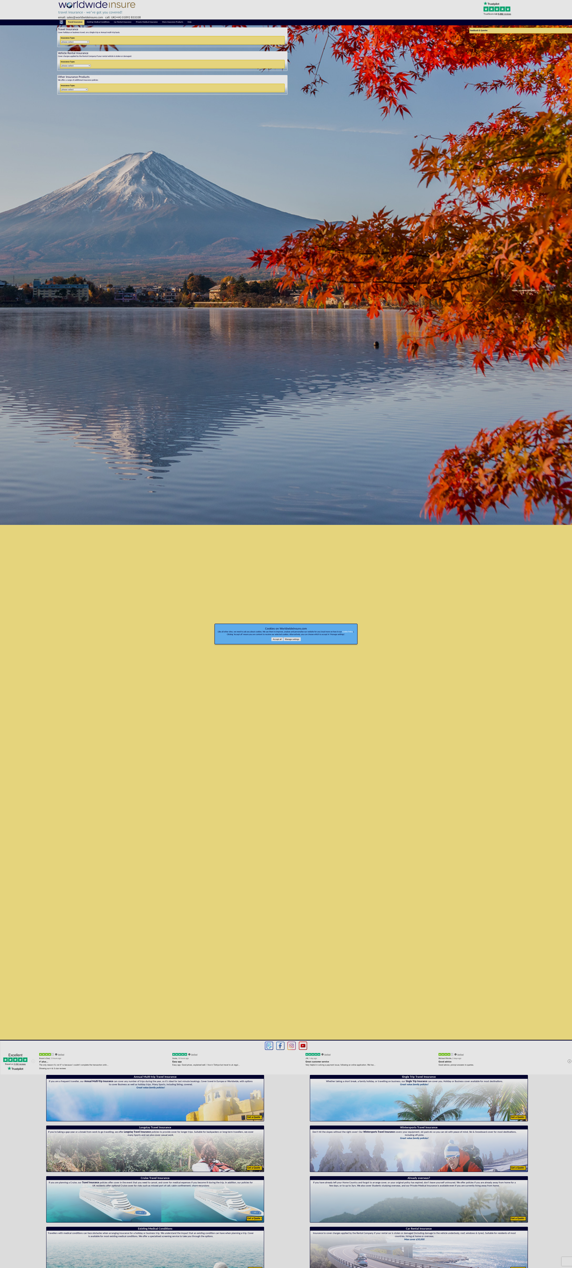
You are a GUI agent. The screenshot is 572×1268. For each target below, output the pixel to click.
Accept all (277, 639)
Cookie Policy (347, 632)
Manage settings (292, 639)
